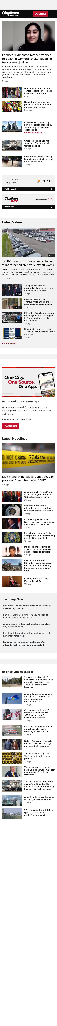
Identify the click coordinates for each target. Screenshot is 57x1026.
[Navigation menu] (53, 14)
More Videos (8, 343)
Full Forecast (10, 189)
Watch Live (40, 14)
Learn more (10, 426)
